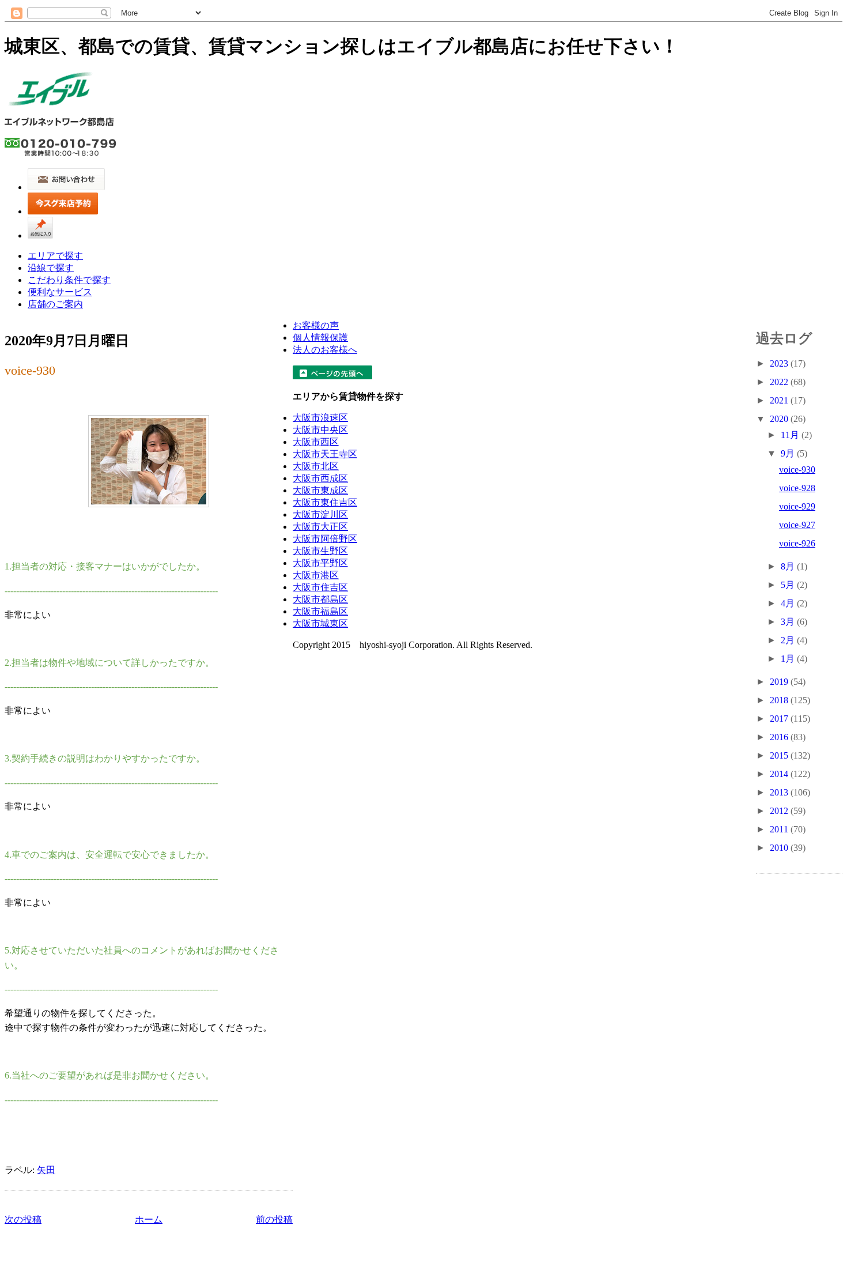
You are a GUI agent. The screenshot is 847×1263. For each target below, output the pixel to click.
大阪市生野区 (320, 551)
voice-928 (797, 488)
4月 (789, 603)
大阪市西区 (316, 442)
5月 (789, 585)
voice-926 (797, 543)
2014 (780, 774)
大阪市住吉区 (320, 587)
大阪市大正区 (320, 526)
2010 (780, 848)
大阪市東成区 (320, 490)
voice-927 (797, 525)
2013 (780, 792)
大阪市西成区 (320, 478)
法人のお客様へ (325, 350)
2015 (780, 755)
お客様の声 (316, 325)
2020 (780, 419)
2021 (780, 400)
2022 (780, 382)
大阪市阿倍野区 (325, 539)
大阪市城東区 (320, 623)
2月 (789, 640)
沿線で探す (51, 268)
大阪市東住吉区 (325, 502)
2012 (780, 811)
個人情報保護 (320, 337)
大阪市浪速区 (320, 418)
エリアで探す (55, 256)
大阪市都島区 (320, 599)
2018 (780, 700)
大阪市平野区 (320, 563)
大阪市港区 (316, 575)
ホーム (148, 1219)
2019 (780, 682)
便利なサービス (60, 292)
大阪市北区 (316, 466)
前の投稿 (274, 1219)
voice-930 (30, 370)
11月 (791, 435)
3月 (789, 622)
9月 (789, 453)
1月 (789, 658)
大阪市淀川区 (320, 514)
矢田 (46, 1170)
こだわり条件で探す (69, 280)
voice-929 (797, 506)
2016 (780, 737)
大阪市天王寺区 (325, 454)
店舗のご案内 (55, 304)
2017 (780, 718)
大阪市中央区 (320, 430)
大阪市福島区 (320, 611)
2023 (780, 363)
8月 (789, 566)
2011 (780, 829)
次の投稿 (23, 1219)
